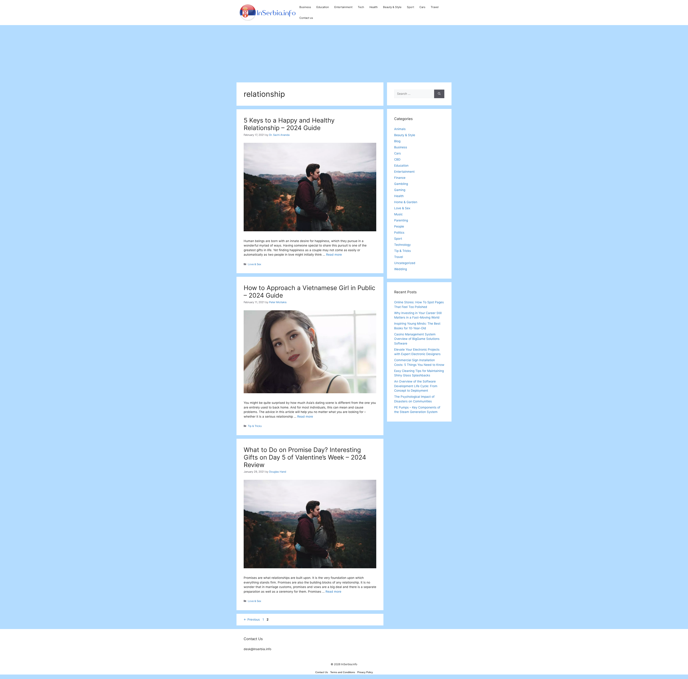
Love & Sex (254, 264)
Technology (402, 245)
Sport (410, 7)
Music (398, 214)
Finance (399, 178)
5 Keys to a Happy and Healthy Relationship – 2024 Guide (289, 124)
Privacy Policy (365, 672)
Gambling (401, 184)
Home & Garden (405, 202)
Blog (397, 141)
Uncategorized (404, 263)
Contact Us (321, 672)
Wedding (400, 269)
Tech (361, 7)
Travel (435, 7)
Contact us (306, 18)
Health (373, 7)
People (399, 226)
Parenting (401, 220)
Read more (334, 254)
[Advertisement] (344, 52)
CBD (397, 159)
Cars (422, 7)
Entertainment (343, 7)
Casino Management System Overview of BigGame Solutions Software (416, 339)
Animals (400, 129)
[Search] (439, 94)
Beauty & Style (392, 7)
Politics (399, 232)
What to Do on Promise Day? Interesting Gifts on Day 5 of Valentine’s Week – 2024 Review (305, 457)
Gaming (399, 190)
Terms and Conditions (342, 672)
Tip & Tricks (255, 425)
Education (322, 7)
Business (305, 7)
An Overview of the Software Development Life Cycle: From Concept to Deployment (415, 386)
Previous (252, 619)
